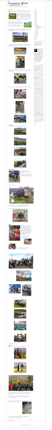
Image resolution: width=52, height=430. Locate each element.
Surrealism (35, 111)
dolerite (43, 74)
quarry (42, 103)
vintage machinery (19, 417)
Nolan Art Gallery (40, 100)
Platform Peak (39, 102)
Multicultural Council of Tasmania (37, 99)
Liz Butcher (40, 94)
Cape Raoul (35, 70)
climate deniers (41, 71)
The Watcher (38, 118)
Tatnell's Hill (35, 116)
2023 (35, 13)
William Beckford (36, 121)
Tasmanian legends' (40, 115)
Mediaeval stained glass (36, 96)
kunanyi (34, 90)
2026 (35, 11)
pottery (42, 102)
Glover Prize (36, 80)
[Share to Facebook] (25, 416)
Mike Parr (42, 97)
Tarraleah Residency (37, 112)
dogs (40, 74)
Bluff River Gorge (39, 67)
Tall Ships (42, 111)
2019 (35, 17)
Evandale (41, 76)
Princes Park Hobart (39, 103)
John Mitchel (41, 86)
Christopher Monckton (36, 71)
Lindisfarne (37, 94)
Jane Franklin (35, 86)
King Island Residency (37, 89)
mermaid (38, 97)
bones (43, 67)
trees (40, 119)
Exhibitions (36, 77)
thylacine (35, 119)
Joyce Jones (42, 87)
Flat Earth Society (36, 78)
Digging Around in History (38, 44)
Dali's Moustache (38, 73)
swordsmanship (38, 111)
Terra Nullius (38, 116)
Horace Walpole (41, 84)
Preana (35, 103)
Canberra (42, 69)
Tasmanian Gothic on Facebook (38, 43)
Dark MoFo (42, 73)
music (36, 100)
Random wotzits (36, 105)
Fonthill (40, 78)
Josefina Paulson (35, 87)
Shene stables (35, 109)
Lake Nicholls (38, 90)
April (36, 31)
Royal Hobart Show (15, 417)
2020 (35, 16)
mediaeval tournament (41, 96)
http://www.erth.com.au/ (11, 397)
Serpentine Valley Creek (39, 108)
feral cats (42, 77)
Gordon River (42, 80)
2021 (35, 15)
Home (20, 419)
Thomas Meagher (42, 118)
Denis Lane (35, 74)
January (36, 34)
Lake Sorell (41, 90)
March (36, 32)
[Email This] (23, 416)
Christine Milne (41, 70)
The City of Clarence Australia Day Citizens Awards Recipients (39, 117)
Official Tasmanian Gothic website (39, 42)
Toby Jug (38, 119)
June (36, 30)
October (36, 26)
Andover (42, 65)
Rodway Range (38, 106)
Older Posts (30, 419)
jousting (39, 87)
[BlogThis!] (24, 416)
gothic (35, 81)
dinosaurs (11, 417)
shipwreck (39, 109)
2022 (35, 14)
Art (37, 66)
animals (35, 66)
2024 (35, 12)
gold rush (39, 80)
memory (36, 97)
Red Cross (40, 105)
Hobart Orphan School (37, 83)
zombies (35, 122)
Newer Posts (10, 419)
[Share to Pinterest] (26, 416)
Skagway (42, 109)
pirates (36, 102)
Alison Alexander (35, 65)
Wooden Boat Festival (41, 121)
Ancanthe (39, 65)
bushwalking (36, 69)
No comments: (19, 416)
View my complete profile (37, 61)
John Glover (38, 86)
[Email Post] (22, 416)
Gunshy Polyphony (39, 81)
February (36, 33)
